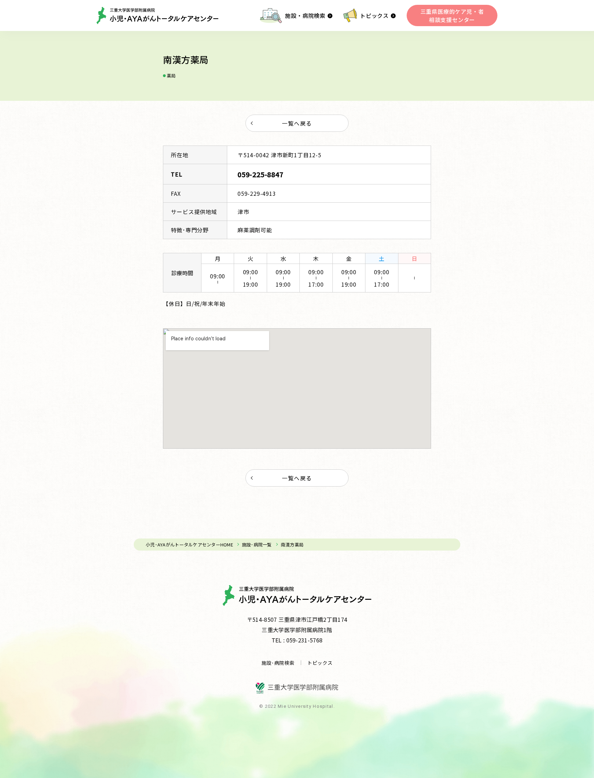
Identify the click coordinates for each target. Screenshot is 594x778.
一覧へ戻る (297, 123)
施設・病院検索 (305, 15)
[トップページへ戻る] (157, 15)
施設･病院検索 (278, 662)
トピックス (374, 15)
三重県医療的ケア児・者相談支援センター (452, 15)
